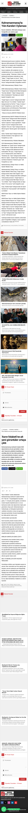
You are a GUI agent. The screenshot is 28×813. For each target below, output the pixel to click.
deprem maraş (16, 584)
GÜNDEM (11, 429)
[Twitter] (5, 802)
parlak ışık (12, 586)
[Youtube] (15, 802)
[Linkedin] (12, 802)
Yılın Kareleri (21, 225)
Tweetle (13, 35)
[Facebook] (2, 802)
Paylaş (5, 35)
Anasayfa (5, 15)
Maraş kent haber (5, 586)
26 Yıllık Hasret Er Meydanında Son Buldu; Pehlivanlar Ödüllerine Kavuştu (17, 8)
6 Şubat (5, 584)
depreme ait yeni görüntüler (8, 585)
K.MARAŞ (11, 15)
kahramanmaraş (6, 225)
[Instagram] (9, 802)
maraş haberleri (14, 225)
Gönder (20, 35)
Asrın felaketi (10, 584)
